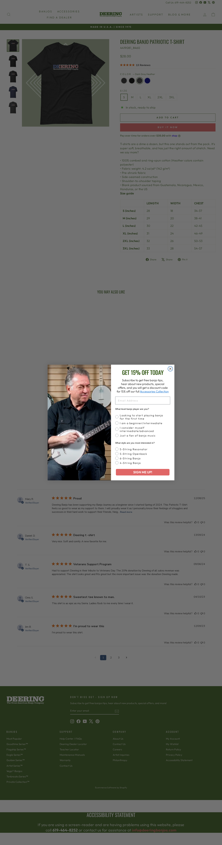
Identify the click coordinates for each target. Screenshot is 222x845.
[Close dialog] (170, 368)
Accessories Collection (154, 391)
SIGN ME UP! (142, 472)
